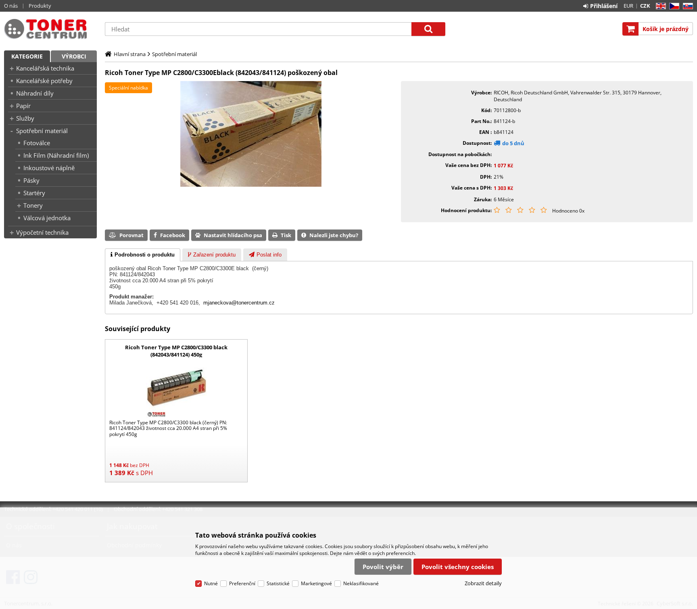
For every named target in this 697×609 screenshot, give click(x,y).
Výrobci (74, 56)
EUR (628, 5)
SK (686, 6)
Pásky (31, 180)
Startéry (34, 193)
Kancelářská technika (45, 68)
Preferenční (242, 583)
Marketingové (316, 583)
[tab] (142, 254)
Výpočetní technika (42, 232)
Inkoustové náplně (49, 168)
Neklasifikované (361, 583)
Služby (25, 118)
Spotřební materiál (42, 131)
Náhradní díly (35, 93)
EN (659, 6)
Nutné (211, 583)
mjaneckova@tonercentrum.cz (239, 303)
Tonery (33, 205)
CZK (645, 5)
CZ (673, 6)
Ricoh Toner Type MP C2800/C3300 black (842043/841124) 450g (176, 351)
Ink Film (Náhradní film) (56, 155)
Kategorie (27, 56)
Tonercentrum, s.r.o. (50, 29)
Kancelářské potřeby (44, 81)
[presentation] (142, 255)
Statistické (278, 583)
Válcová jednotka (47, 218)
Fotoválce (36, 143)
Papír (23, 106)
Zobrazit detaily (483, 583)
